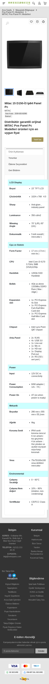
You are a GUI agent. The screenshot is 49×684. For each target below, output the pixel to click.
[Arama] (33, 3)
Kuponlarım (12, 607)
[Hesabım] (39, 3)
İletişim (37, 536)
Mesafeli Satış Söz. (36, 600)
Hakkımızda (36, 539)
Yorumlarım (12, 619)
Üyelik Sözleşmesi (37, 588)
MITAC (8, 111)
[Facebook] (10, 575)
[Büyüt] (7, 23)
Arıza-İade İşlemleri (12, 600)
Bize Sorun (36, 543)
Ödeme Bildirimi (12, 604)
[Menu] (4, 3)
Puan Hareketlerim (12, 611)
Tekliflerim (12, 592)
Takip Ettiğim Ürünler (12, 623)
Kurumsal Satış (36, 558)
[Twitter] (14, 575)
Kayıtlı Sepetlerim (12, 596)
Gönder (41, 651)
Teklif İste (37, 140)
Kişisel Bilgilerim (12, 584)
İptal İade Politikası (37, 584)
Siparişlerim (12, 588)
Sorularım (12, 615)
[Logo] (18, 3)
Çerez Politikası (37, 596)
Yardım (37, 547)
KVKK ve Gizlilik (37, 592)
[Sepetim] (45, 3)
